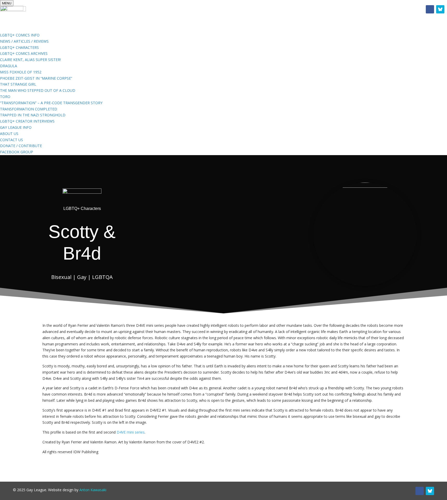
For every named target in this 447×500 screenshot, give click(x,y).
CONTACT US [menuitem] (11, 139)
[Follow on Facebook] (430, 9)
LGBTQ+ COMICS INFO (174, 10)
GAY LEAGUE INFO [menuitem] (16, 127)
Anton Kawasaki (92, 489)
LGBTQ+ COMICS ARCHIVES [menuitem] (24, 53)
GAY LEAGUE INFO (226, 10)
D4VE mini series (130, 432)
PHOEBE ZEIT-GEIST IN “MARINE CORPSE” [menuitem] (36, 78)
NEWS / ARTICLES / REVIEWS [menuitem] (24, 41)
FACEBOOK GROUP (275, 10)
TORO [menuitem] (5, 96)
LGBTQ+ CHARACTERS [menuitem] (19, 47)
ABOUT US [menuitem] (9, 133)
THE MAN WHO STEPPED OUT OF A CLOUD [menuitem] (37, 90)
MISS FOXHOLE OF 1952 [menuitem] (20, 72)
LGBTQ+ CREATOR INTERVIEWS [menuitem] (27, 121)
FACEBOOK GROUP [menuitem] (16, 151)
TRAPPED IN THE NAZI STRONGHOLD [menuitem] (32, 114)
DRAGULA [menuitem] (8, 65)
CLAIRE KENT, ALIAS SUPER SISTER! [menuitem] (30, 59)
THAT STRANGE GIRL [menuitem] (18, 84)
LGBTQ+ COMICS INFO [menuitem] (20, 35)
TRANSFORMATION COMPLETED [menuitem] (28, 109)
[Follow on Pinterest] (440, 9)
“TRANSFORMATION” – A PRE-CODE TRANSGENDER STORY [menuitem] (51, 102)
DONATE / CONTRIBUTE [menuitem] (21, 145)
